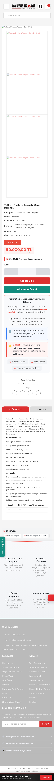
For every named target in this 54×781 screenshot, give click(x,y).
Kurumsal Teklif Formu (13, 689)
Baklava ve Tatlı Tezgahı (26, 212)
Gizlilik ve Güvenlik (37, 671)
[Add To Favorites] (27, 380)
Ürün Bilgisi (15, 409)
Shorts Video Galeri (11, 702)
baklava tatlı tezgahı (24, 227)
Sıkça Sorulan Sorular (12, 671)
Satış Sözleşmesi (37, 663)
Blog (4, 693)
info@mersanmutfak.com (20, 640)
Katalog (33, 702)
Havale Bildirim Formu (40, 689)
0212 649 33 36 (18, 635)
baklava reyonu (38, 224)
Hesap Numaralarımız (39, 684)
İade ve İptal (35, 676)
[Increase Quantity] (43, 271)
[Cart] (48, 6)
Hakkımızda (7, 663)
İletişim (5, 684)
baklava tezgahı (22, 224)
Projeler (33, 697)
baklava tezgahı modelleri (36, 536)
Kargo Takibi (8, 676)
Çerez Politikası (36, 693)
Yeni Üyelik (7, 680)
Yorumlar (42, 409)
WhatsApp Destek (27, 289)
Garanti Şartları (36, 680)
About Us (6, 697)
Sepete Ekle (27, 281)
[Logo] (23, 6)
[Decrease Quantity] (11, 271)
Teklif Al (46, 777)
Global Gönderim (10, 667)
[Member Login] (40, 6)
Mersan (15, 217)
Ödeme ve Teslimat (38, 667)
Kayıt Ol (45, 724)
